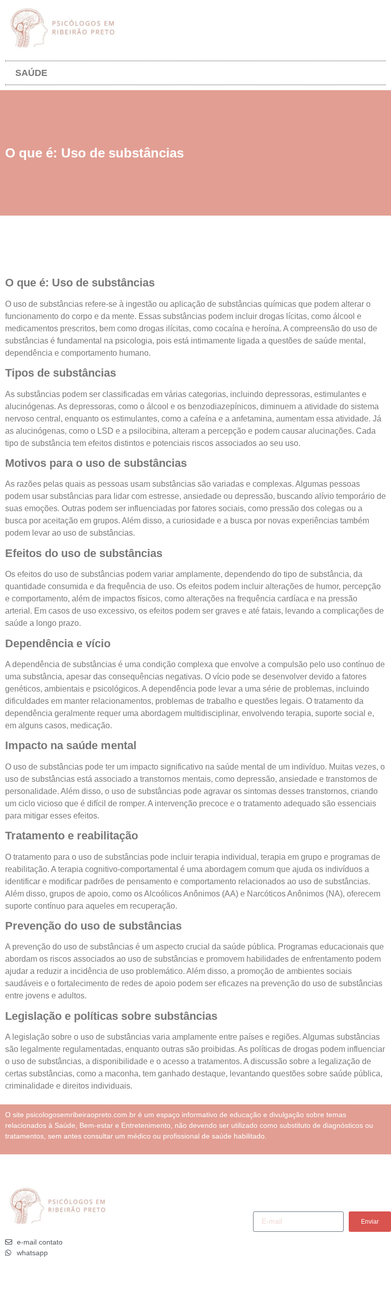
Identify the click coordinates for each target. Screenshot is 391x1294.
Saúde (31, 73)
